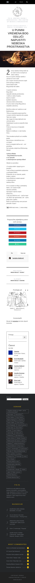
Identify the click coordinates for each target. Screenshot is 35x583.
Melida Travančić (21, 438)
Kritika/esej (10, 435)
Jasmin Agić (10, 433)
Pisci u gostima (11, 453)
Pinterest (18, 232)
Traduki (23, 469)
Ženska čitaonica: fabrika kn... (14, 567)
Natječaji (9, 443)
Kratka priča (19, 433)
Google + (17, 236)
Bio (12, 253)
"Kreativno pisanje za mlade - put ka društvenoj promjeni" (16, 411)
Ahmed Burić (18, 414)
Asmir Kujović (19, 417)
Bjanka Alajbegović (12, 419)
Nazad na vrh (17, 579)
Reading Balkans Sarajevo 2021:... (15, 564)
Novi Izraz (20, 446)
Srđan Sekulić (10, 467)
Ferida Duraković (22, 425)
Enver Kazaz (20, 422)
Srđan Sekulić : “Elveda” (17, 271)
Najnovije (23, 253)
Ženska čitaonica (11, 474)
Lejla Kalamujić (19, 435)
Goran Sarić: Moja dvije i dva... (14, 561)
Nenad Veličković (11, 446)
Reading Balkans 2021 (13, 461)
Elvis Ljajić (17, 380)
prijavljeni (15, 321)
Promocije (18, 456)
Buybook (21, 419)
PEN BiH (9, 451)
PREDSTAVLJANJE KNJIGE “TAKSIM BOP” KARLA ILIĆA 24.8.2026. (17, 522)
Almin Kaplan (10, 417)
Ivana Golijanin (17, 430)
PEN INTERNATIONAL (19, 451)
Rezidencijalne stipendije (13, 464)
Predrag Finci (10, 456)
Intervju (9, 430)
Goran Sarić (10, 427)
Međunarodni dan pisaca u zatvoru (16, 440)
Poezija (10, 27)
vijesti (8, 472)
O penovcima (23, 448)
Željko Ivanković (16, 472)
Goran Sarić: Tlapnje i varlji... (13, 557)
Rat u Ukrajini (10, 459)
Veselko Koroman (19, 373)
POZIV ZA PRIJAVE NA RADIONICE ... (16, 548)
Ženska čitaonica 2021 (13, 477)
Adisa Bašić (10, 414)
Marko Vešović (11, 438)
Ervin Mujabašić (18, 358)
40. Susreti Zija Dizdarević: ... (13, 551)
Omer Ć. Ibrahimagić (12, 448)
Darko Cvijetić (10, 422)
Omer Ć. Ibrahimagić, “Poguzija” (18, 528)
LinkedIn (17, 240)
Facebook (17, 225)
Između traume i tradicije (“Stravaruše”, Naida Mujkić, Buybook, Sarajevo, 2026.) (17, 534)
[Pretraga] (24, 337)
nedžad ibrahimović (19, 443)
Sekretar (16, 351)
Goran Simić (19, 427)
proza (25, 456)
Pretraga (10, 334)
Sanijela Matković (19, 366)
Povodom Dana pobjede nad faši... (15, 554)
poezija (19, 453)
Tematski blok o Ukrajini (13, 469)
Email (17, 244)
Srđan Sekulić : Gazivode (17, 279)
